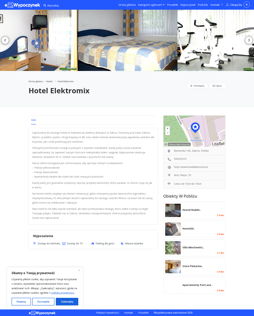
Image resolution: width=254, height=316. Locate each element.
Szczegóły (43, 301)
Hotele (49, 81)
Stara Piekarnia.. (192, 266)
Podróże (203, 4)
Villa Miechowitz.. (193, 247)
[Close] (79, 270)
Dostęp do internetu (49, 243)
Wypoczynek (187, 4)
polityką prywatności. (63, 292)
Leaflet (218, 144)
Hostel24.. (188, 228)
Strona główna (127, 4)
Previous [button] (5, 40)
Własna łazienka (134, 243)
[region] (45, 288)
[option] (127, 40)
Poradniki (172, 4)
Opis (33, 119)
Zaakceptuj (67, 301)
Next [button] (249, 40)
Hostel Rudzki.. (191, 209)
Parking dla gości (105, 243)
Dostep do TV (75, 243)
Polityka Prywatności (107, 312)
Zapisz (218, 85)
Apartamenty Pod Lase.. (197, 285)
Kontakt (215, 4)
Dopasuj (21, 301)
